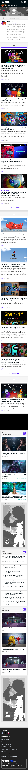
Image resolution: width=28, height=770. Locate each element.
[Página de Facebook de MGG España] (2, 733)
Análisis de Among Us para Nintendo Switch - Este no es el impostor (12, 400)
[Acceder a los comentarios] (2, 79)
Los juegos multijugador (10, 18)
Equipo (3, 742)
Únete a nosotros (6, 744)
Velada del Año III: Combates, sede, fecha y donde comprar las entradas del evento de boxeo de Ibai (13, 453)
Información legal (6, 746)
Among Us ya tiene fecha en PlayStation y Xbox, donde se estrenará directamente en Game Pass (13, 194)
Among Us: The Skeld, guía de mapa (12, 628)
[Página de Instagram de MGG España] (8, 733)
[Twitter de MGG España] (5, 733)
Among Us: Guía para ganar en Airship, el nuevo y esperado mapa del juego (13, 265)
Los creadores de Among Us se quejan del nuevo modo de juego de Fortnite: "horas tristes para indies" (14, 582)
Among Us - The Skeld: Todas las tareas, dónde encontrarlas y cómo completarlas (13, 648)
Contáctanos (5, 739)
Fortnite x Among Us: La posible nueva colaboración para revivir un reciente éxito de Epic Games (14, 588)
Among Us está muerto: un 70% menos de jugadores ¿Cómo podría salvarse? (14, 598)
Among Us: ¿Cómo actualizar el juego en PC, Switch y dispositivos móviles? (14, 299)
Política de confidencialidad (9, 756)
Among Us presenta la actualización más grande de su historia (13, 128)
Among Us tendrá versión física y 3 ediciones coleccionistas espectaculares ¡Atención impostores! (14, 593)
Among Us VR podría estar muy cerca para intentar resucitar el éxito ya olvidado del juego (13, 67)
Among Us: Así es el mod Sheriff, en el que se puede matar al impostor (13, 328)
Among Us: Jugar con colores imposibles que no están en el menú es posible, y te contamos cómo (13, 361)
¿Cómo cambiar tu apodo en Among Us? (13, 234)
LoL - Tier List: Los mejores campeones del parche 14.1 (14, 475)
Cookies (3, 751)
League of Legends (21, 478)
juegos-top (5, 190)
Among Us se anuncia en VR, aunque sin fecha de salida (13, 99)
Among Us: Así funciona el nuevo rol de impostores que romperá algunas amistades (13, 161)
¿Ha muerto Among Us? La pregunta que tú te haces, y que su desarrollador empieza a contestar (15, 603)
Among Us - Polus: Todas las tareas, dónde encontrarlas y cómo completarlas (14, 670)
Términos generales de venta (9, 749)
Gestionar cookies (6, 754)
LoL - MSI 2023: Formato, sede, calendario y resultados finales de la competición (14, 497)
